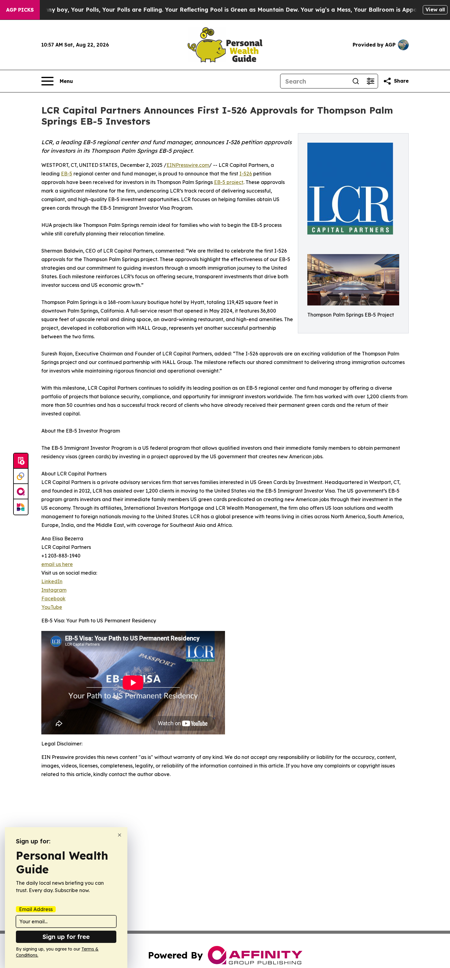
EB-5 (66, 174)
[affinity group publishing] (21, 491)
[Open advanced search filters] (370, 81)
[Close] (119, 835)
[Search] (355, 81)
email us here (57, 564)
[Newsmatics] (21, 507)
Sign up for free (66, 936)
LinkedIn (51, 581)
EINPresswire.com (188, 165)
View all (435, 9)
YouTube (51, 607)
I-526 (245, 174)
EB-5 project (228, 182)
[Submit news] (21, 461)
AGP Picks (20, 10)
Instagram (53, 590)
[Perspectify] (21, 476)
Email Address (36, 909)
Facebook (53, 598)
